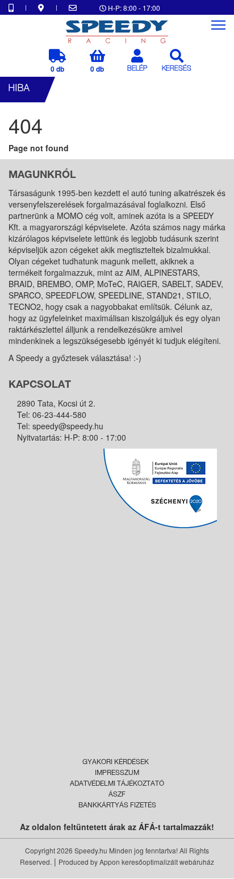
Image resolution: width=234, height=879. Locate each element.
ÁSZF (117, 794)
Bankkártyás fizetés (117, 805)
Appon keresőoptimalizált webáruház (156, 861)
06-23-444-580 (59, 414)
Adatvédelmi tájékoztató (117, 784)
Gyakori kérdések (115, 762)
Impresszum (117, 773)
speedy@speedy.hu (67, 426)
